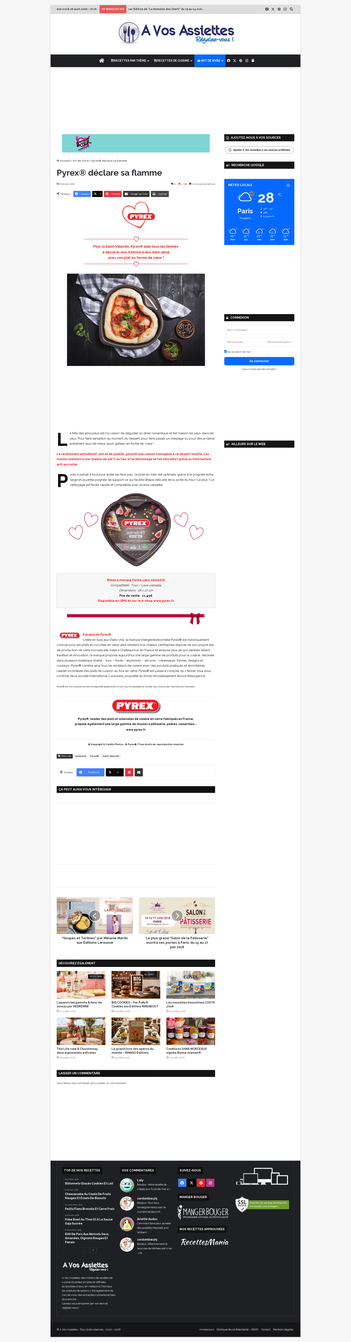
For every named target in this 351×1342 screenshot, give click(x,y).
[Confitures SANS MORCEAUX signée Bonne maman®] (190, 1031)
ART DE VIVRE (210, 60)
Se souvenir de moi (238, 351)
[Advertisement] (175, 99)
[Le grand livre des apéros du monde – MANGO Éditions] (136, 1031)
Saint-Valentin (111, 756)
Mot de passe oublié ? (279, 342)
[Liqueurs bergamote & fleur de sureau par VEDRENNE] (81, 984)
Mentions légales (283, 1329)
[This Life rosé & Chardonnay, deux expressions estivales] (81, 1031)
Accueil (64, 160)
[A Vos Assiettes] (175, 34)
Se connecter (259, 361)
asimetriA (80, 756)
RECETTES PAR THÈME (129, 60)
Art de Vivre (81, 160)
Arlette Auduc (147, 1219)
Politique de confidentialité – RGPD (238, 1329)
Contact (265, 1329)
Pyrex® (94, 756)
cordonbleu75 (147, 1198)
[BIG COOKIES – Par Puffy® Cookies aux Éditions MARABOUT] (136, 984)
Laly (140, 1180)
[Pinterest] (129, 772)
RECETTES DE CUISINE (172, 60)
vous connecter (80, 1083)
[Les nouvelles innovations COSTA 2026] (190, 984)
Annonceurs (206, 1329)
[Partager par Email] (139, 772)
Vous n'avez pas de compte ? (259, 369)
